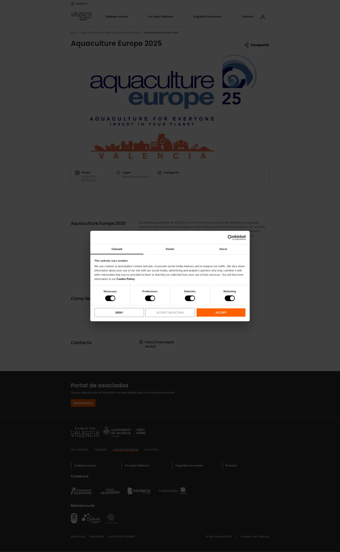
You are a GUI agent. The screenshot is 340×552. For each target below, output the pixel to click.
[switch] (150, 298)
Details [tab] (170, 249)
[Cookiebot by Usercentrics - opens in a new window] (230, 237)
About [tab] (223, 249)
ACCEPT (221, 312)
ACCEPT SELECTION (170, 312)
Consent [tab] (117, 249)
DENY (119, 312)
